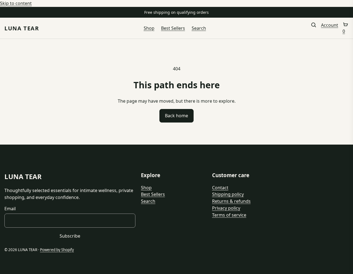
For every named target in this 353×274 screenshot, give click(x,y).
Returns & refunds (231, 201)
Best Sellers (173, 28)
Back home (176, 116)
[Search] (314, 28)
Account (329, 25)
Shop (149, 28)
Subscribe (70, 236)
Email (10, 209)
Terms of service (229, 215)
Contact (220, 188)
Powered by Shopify (57, 249)
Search (199, 28)
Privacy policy (226, 208)
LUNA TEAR (21, 28)
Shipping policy (228, 194)
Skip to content (16, 3)
